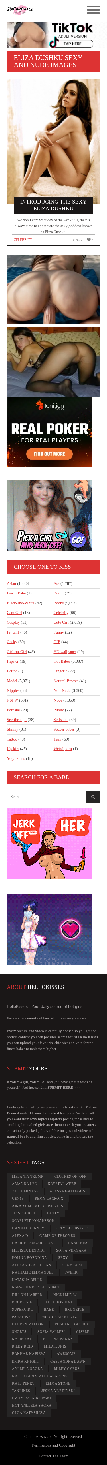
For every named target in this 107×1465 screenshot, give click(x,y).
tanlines (21, 1391)
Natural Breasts (66, 681)
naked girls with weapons (40, 1376)
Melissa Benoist (28, 1250)
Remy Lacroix (49, 1199)
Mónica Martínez (59, 1317)
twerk (71, 1272)
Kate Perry (23, 1383)
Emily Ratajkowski (31, 1398)
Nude (58, 700)
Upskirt (13, 749)
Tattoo (12, 739)
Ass (56, 583)
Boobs (59, 603)
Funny (59, 632)
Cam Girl (14, 613)
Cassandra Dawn (68, 1361)
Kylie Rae (22, 1339)
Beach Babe (16, 593)
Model (12, 681)
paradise (21, 1317)
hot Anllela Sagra (32, 1406)
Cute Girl (61, 622)
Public (59, 710)
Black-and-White (20, 603)
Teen (57, 739)
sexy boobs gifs (72, 1228)
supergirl (22, 1310)
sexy (63, 1258)
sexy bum (72, 1265)
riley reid (22, 1346)
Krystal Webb (62, 1184)
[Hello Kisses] (42, 10)
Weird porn (63, 749)
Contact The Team (53, 1456)
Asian (11, 583)
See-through (17, 720)
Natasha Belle (27, 1280)
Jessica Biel (24, 1213)
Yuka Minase (25, 1191)
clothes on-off (70, 1177)
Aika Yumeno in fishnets (37, 1206)
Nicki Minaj (65, 1295)
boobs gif (22, 1302)
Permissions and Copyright (53, 1445)
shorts (19, 1332)
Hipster (13, 661)
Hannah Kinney (28, 1228)
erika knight (25, 1361)
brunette (74, 1310)
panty (53, 1213)
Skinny (12, 729)
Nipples (13, 690)
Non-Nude (62, 690)
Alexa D (20, 1236)
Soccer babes (64, 729)
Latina (12, 671)
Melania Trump (27, 1177)
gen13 (18, 1199)
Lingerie (60, 671)
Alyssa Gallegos (67, 1191)
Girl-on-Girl (17, 652)
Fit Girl (13, 632)
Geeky (12, 642)
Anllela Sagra (27, 1369)
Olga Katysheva (29, 1413)
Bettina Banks (58, 1339)
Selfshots (61, 720)
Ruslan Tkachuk (72, 1324)
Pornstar (13, 710)
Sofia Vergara (71, 1250)
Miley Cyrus (67, 1369)
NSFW (12, 700)
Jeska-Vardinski (58, 1391)
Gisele (82, 1332)
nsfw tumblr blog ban (36, 1287)
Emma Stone (58, 1383)
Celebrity (23, 240)
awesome (66, 1354)
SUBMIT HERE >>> (63, 1087)
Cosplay (13, 622)
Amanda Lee (24, 1184)
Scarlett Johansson (33, 1221)
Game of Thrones (57, 1236)
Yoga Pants (16, 758)
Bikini (59, 593)
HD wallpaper (65, 652)
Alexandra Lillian (31, 1265)
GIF (57, 642)
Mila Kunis (55, 1346)
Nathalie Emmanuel (33, 1272)
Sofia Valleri (51, 1332)
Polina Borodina (29, 1258)
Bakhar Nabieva (29, 1354)
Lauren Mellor (28, 1324)
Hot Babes (62, 661)
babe (49, 1310)
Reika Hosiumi (57, 1302)
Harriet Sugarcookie (34, 1243)
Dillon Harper (27, 1295)
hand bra (78, 1243)
